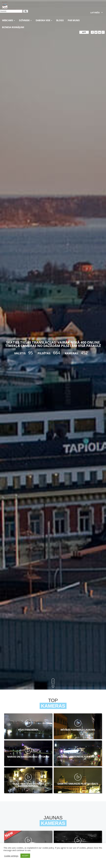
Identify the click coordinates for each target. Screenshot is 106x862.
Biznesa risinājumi (13, 27)
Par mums (74, 20)
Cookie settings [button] (11, 856)
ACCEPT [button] (25, 855)
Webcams (8, 20)
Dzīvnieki (24, 20)
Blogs (60, 20)
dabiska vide (43, 20)
